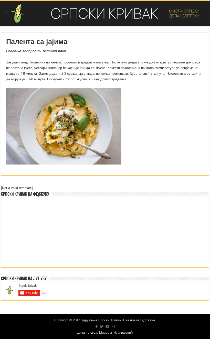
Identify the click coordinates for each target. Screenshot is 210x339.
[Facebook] (96, 326)
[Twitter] (101, 326)
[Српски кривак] (105, 13)
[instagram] (113, 326)
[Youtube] (107, 326)
